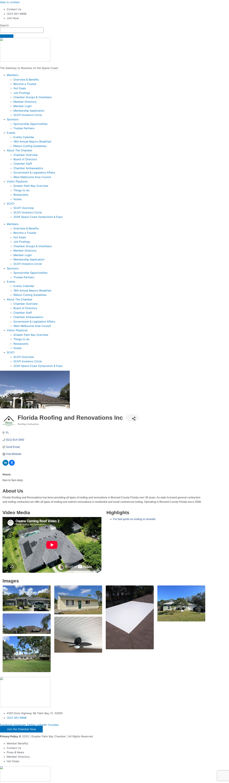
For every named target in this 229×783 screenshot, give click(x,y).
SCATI (10, 203)
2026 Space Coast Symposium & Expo (38, 216)
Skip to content (10, 2)
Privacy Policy (9, 736)
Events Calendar (23, 137)
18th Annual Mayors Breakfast (32, 141)
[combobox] (22, 30)
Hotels (17, 199)
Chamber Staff (22, 163)
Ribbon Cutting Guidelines (29, 146)
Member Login (22, 106)
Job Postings (21, 92)
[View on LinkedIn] (5, 464)
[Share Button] (132, 418)
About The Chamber (19, 150)
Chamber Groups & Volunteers (32, 97)
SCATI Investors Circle (27, 115)
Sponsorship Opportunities (30, 124)
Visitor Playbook (17, 181)
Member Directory (25, 101)
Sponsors (13, 119)
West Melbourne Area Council (32, 177)
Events (11, 132)
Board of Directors (25, 159)
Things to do (21, 190)
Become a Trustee (24, 84)
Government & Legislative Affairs (34, 172)
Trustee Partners (23, 128)
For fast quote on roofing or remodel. (134, 519)
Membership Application (28, 110)
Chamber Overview (25, 155)
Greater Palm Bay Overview (30, 185)
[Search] (6, 36)
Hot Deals (19, 88)
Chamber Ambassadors (28, 168)
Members (12, 75)
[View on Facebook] (12, 464)
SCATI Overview (23, 208)
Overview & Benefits (26, 79)
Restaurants (20, 194)
